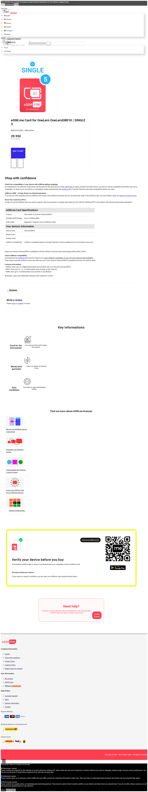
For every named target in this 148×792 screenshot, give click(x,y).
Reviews (13, 290)
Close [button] (3, 4)
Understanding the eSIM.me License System (16, 471)
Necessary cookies (10, 768)
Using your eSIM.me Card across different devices (15, 491)
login (13, 303)
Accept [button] (16, 4)
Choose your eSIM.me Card (90, 540)
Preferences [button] (9, 4)
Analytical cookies (9, 776)
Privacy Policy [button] (64, 2)
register (20, 303)
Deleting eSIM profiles (17, 511)
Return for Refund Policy (128, 196)
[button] (7, 513)
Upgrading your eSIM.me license (14, 451)
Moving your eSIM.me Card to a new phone (16, 430)
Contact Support (97, 615)
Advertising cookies (10, 782)
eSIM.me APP (67, 189)
